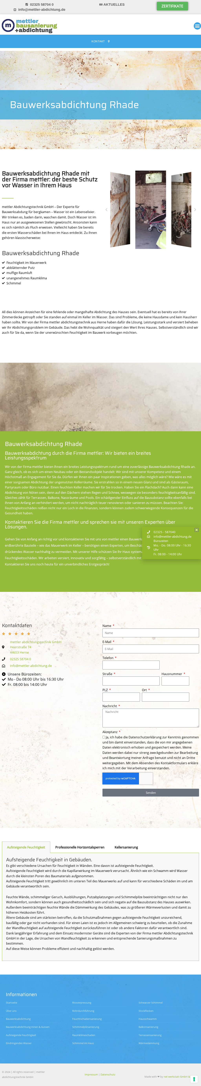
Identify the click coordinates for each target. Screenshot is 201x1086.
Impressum (91, 1074)
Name (107, 626)
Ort (145, 690)
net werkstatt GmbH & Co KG (181, 1076)
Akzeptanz (110, 732)
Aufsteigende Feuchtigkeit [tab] (26, 847)
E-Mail (107, 642)
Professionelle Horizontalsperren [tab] (79, 847)
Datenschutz (107, 1074)
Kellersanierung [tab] (126, 847)
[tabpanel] (100, 907)
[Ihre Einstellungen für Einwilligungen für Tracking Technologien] (194, 1079)
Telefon (108, 658)
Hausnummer (172, 674)
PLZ (105, 690)
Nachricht (110, 706)
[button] (106, 210)
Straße (107, 674)
